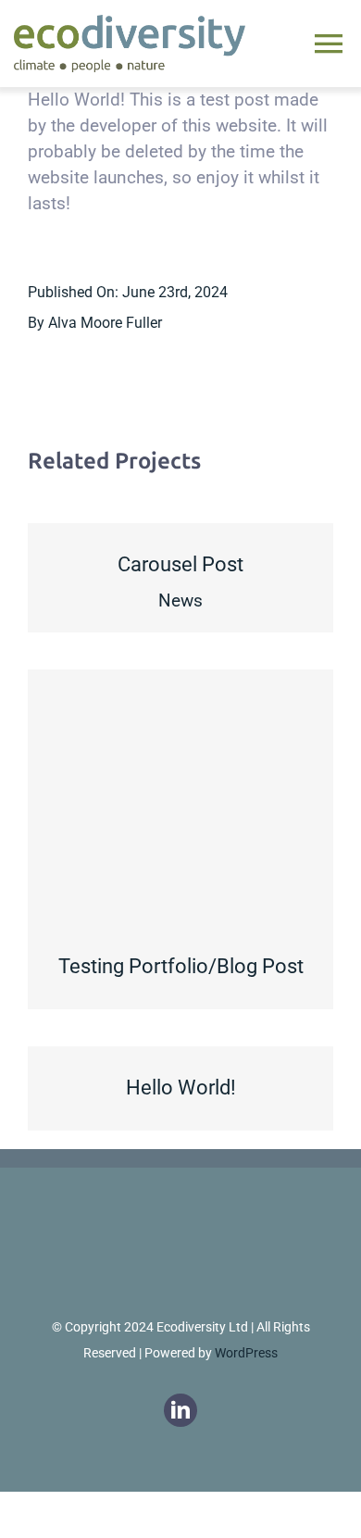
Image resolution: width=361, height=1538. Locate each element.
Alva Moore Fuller (105, 322)
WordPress (246, 1352)
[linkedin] (180, 1410)
